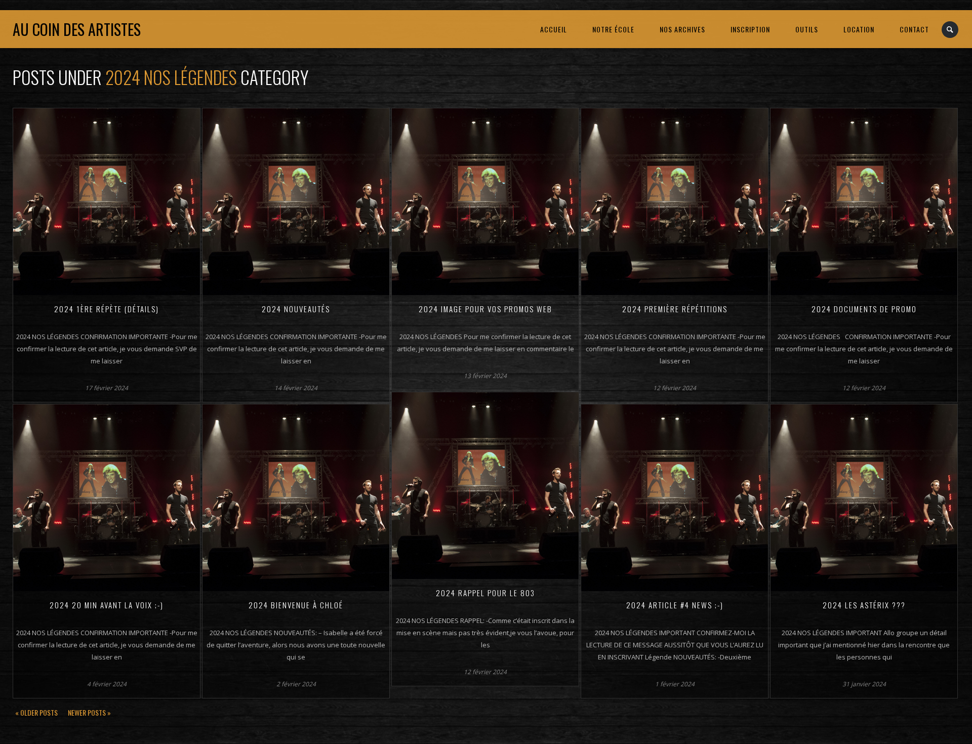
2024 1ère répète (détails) (106, 308)
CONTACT (914, 29)
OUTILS (806, 29)
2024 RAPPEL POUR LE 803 (485, 592)
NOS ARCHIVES (682, 29)
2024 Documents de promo (864, 308)
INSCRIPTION (750, 29)
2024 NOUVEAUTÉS (296, 308)
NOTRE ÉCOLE (613, 29)
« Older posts (36, 712)
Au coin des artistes (77, 29)
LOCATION (858, 29)
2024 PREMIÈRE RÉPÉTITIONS (674, 308)
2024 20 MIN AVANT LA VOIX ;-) (107, 604)
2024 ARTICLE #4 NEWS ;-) (674, 604)
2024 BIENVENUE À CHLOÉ (296, 604)
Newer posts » (89, 712)
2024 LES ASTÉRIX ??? (864, 604)
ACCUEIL (553, 29)
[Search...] (950, 29)
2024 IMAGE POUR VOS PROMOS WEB (485, 308)
